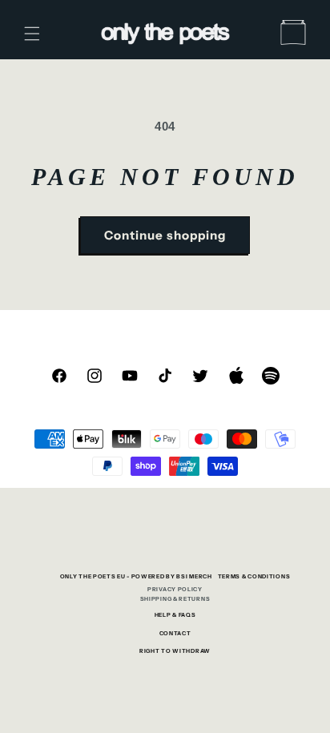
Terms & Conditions (254, 576)
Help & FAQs (175, 614)
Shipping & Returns (175, 598)
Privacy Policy (175, 589)
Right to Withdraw (175, 650)
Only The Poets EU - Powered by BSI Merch (136, 576)
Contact (175, 633)
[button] (32, 33)
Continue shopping (165, 235)
